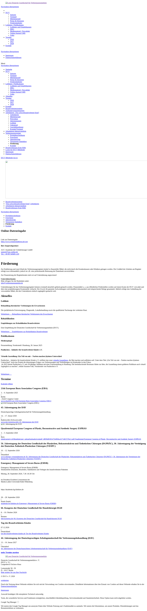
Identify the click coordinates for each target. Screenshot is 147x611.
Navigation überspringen (10, 7)
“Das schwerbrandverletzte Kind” (22, 204)
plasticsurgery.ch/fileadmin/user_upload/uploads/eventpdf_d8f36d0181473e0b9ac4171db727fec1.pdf (71, 439)
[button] (8, 594)
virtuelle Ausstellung (60, 360)
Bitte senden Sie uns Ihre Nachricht (14, 572)
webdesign (5, 580)
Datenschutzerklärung (9, 586)
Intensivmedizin (16, 206)
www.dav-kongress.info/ (20, 422)
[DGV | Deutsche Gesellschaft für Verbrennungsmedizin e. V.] (26, 3)
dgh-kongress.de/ (31, 519)
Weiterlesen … (27, 314)
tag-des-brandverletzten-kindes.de (25, 534)
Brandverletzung (16, 208)
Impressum (5, 590)
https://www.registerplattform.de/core (14, 242)
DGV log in (9, 158)
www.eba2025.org (26, 401)
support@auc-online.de (9, 252)
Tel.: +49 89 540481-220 (10, 254)
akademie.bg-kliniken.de (28, 503)
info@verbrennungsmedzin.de (12, 283)
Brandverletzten (14, 202)
